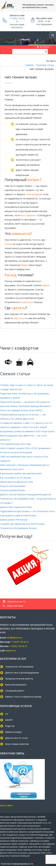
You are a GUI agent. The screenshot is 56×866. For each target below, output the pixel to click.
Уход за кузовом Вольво (12, 490)
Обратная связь (14, 605)
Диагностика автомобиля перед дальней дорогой (25, 494)
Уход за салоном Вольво (13, 486)
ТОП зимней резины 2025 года (15, 444)
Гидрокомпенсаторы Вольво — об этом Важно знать (27, 511)
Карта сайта (6, 805)
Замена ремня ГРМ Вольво (14, 519)
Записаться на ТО (16, 601)
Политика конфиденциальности (17, 863)
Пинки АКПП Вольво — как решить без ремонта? (25, 401)
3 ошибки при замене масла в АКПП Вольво (22, 523)
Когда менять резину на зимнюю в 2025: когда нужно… (28, 431)
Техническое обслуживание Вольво (18, 528)
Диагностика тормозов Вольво (16, 507)
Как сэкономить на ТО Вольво (15, 477)
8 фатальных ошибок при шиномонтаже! (21, 473)
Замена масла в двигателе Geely (16, 481)
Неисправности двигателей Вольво (18, 515)
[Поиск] (46, 51)
